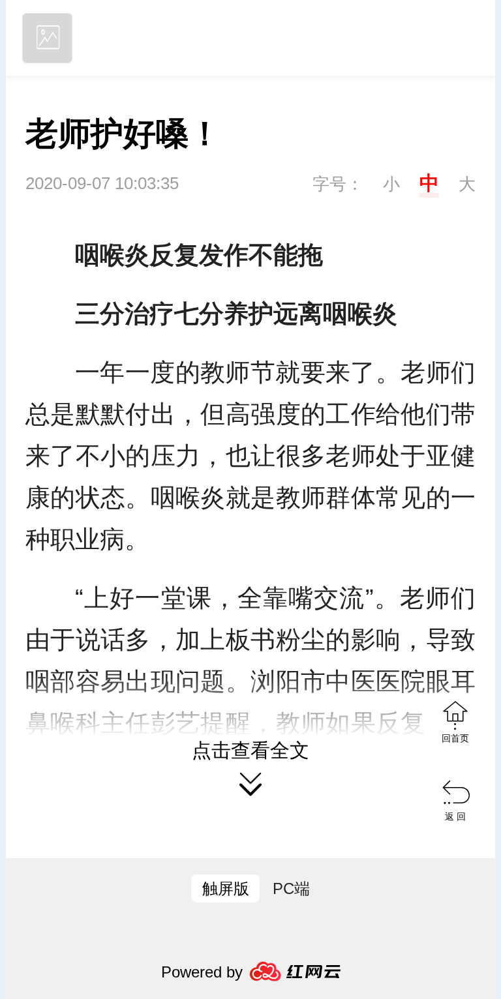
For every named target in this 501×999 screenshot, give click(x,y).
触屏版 (225, 888)
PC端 (291, 888)
